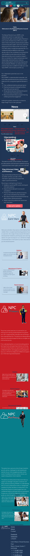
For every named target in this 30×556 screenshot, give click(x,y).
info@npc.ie (18, 555)
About (13, 529)
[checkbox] (5, 125)
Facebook (14, 534)
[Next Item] (25, 115)
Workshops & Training (15, 268)
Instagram (14, 536)
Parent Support (19, 285)
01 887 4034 (19, 550)
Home (13, 527)
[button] (9, 125)
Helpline (18, 250)
